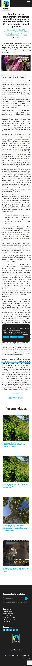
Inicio (6, 655)
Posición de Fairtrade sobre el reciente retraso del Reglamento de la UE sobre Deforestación (15, 485)
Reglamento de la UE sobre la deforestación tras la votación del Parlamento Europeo (14, 444)
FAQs (17, 655)
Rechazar (13, 337)
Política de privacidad (23, 656)
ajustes (25, 334)
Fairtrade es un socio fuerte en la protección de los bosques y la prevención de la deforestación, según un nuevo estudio (15, 528)
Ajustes (6, 337)
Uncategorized (21, 35)
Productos (9, 35)
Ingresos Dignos (19, 33)
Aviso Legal (29, 656)
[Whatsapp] (21, 397)
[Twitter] (14, 397)
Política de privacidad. (21, 602)
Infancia (9, 33)
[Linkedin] (17, 397)
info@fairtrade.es (7, 621)
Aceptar (20, 337)
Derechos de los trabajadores (16, 32)
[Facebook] (10, 397)
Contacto (12, 655)
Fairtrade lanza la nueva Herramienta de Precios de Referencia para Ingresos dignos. (16, 570)
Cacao (9, 30)
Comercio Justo (18, 30)
